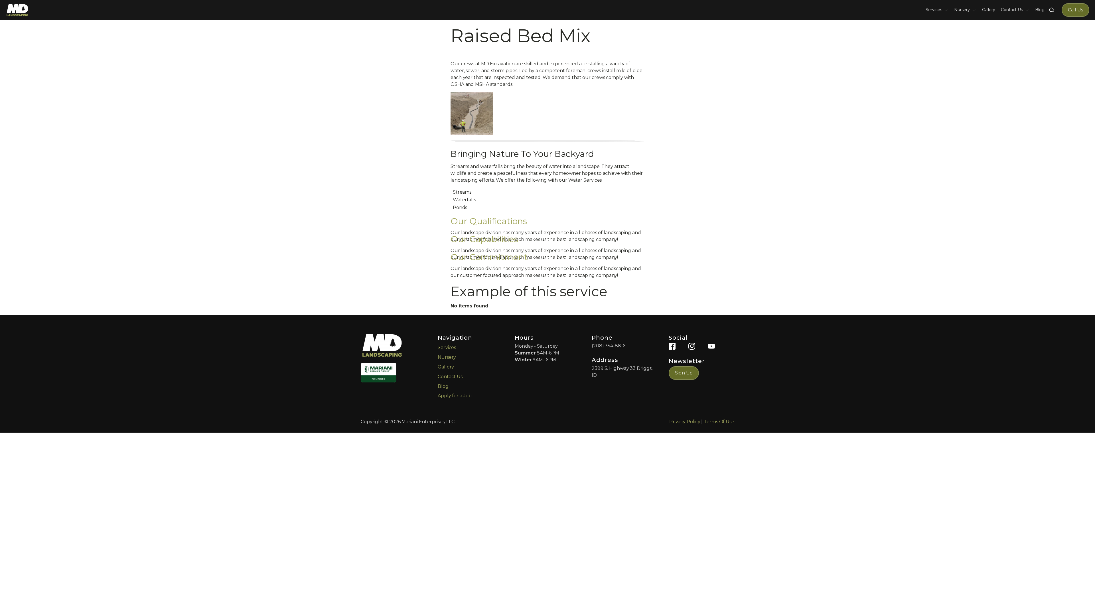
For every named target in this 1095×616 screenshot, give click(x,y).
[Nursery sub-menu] (975, 10)
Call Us (1075, 10)
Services (934, 9)
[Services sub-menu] (947, 10)
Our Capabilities (484, 239)
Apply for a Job (455, 395)
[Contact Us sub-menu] (1028, 10)
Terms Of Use (719, 421)
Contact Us (1012, 9)
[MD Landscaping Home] (17, 10)
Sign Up (684, 373)
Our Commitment (489, 257)
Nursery (962, 9)
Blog (1040, 9)
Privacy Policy (684, 421)
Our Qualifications (489, 221)
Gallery (988, 9)
